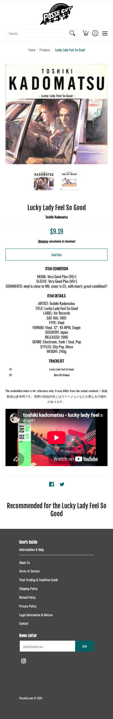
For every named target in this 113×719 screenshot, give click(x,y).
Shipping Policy (28, 588)
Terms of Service (29, 571)
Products (44, 49)
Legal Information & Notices (36, 614)
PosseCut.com (26, 698)
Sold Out (56, 254)
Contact (24, 623)
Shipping (43, 241)
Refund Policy (27, 597)
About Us (24, 562)
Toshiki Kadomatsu (57, 216)
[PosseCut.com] (56, 14)
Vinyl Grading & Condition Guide (38, 579)
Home (32, 49)
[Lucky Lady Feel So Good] (44, 180)
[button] (85, 33)
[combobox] (37, 33)
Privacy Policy (27, 606)
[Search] (72, 33)
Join (84, 646)
